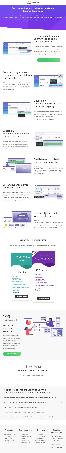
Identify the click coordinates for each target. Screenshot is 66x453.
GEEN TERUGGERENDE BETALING (19, 284)
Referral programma (9, 438)
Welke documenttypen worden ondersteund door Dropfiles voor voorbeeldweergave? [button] (30, 397)
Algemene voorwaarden (9, 434)
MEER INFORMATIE (11, 353)
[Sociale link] (52, 447)
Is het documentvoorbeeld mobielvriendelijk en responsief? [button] (22, 407)
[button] (3, 2)
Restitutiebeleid (41, 436)
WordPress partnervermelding (56, 441)
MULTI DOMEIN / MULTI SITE (18, 275)
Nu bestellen (22, 296)
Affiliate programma (56, 444)
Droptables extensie (18, 281)
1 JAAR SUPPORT (16, 278)
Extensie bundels (56, 436)
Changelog (9, 436)
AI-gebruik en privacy (25, 442)
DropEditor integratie (18, 282)
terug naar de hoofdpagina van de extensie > (38, 20)
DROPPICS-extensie (17, 279)
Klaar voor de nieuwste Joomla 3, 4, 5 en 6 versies (21, 288)
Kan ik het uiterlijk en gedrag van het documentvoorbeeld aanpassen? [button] (25, 412)
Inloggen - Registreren (40, 440)
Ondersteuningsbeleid (25, 436)
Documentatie (25, 440)
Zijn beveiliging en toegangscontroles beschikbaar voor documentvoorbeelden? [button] (28, 417)
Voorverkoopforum (25, 438)
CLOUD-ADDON (16, 290)
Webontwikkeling (25, 434)
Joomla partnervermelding (56, 438)
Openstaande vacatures (41, 438)
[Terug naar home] (33, 2)
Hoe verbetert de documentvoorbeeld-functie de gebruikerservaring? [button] (25, 402)
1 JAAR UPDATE (16, 276)
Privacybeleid (41, 434)
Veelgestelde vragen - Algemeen (9, 441)
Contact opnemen (40, 442)
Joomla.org (46, 379)
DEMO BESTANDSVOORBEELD (47, 60)
